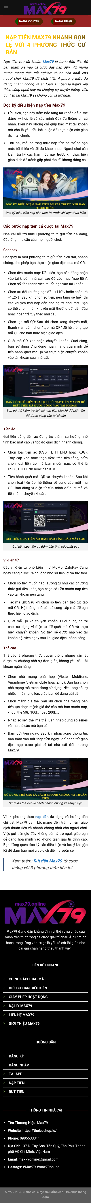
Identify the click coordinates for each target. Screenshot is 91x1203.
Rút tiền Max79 (47, 861)
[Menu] (6, 7)
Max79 (48, 62)
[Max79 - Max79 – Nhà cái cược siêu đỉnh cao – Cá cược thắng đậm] (45, 7)
